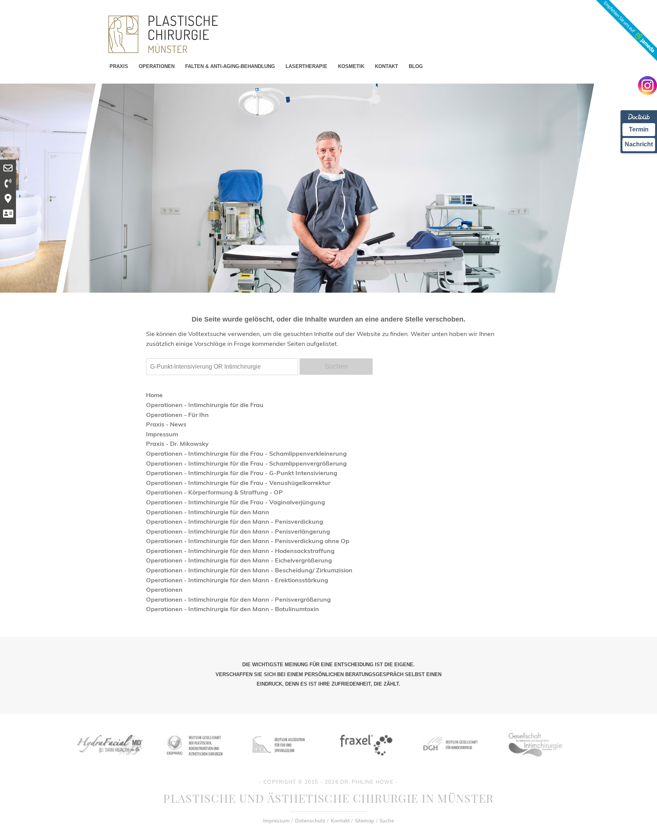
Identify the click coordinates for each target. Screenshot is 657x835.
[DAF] (279, 761)
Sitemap (364, 821)
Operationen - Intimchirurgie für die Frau (204, 405)
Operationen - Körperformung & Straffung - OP (214, 492)
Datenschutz (310, 821)
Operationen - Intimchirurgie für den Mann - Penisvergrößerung (238, 599)
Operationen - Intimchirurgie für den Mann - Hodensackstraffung (240, 551)
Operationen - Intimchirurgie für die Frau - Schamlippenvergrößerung (246, 463)
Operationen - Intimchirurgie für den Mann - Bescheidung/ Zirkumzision (249, 570)
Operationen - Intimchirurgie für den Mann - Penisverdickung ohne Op (247, 541)
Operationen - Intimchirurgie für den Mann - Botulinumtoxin (232, 609)
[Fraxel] (364, 761)
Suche (386, 821)
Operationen (164, 589)
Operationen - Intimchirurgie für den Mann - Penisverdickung (234, 521)
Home (154, 395)
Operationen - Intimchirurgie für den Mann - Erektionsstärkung (237, 580)
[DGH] (449, 761)
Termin (639, 129)
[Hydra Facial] (109, 761)
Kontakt (340, 821)
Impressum (162, 434)
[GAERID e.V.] (535, 761)
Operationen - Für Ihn (177, 414)
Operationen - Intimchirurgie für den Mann (207, 512)
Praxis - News (166, 424)
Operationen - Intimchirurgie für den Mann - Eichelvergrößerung (239, 560)
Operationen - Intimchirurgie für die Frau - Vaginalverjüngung (235, 502)
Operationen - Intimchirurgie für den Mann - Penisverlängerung (238, 531)
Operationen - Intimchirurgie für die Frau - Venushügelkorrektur (238, 482)
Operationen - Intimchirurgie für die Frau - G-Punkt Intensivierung (241, 473)
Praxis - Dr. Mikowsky (177, 443)
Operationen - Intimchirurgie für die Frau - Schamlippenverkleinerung (246, 453)
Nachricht (639, 144)
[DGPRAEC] (194, 761)
